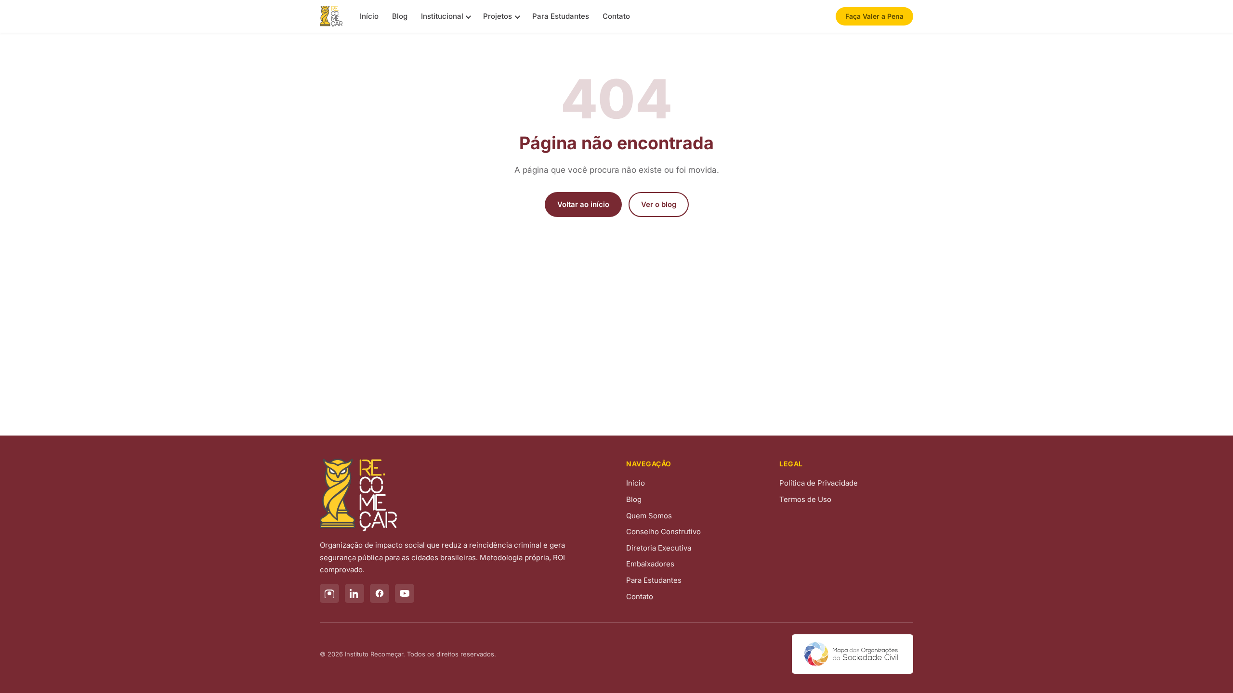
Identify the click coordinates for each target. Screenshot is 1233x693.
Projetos (497, 16)
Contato (616, 16)
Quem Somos (649, 515)
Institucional (442, 16)
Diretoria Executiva (658, 547)
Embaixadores (650, 563)
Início (369, 16)
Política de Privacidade (818, 483)
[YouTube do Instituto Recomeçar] (404, 593)
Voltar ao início (583, 204)
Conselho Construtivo (663, 531)
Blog (399, 16)
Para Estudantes (560, 16)
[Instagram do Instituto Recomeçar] (329, 593)
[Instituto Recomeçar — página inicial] (331, 16)
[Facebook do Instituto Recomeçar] (379, 593)
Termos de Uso (805, 499)
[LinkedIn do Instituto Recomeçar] (354, 593)
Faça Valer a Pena (874, 16)
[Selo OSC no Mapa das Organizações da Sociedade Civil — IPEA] (852, 654)
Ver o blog (658, 204)
